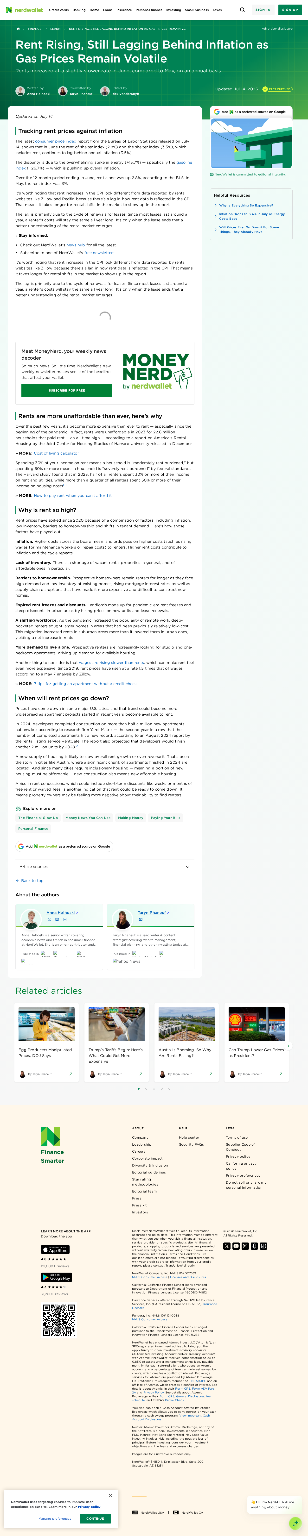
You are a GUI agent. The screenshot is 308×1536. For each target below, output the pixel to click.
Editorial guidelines (149, 1172)
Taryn (152, 912)
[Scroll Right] (288, 1046)
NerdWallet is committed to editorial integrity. (250, 174)
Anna (60, 912)
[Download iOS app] (55, 1249)
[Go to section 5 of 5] (169, 1089)
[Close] (301, 1496)
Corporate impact (147, 1158)
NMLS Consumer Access (149, 1277)
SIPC (202, 1381)
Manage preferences (54, 1518)
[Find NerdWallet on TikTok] (263, 1246)
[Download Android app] (56, 1277)
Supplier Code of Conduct (240, 1147)
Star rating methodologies (145, 1181)
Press (136, 1198)
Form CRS (182, 1388)
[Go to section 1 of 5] (139, 1089)
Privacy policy (238, 1156)
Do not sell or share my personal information (246, 1184)
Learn (55, 29)
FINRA (193, 1381)
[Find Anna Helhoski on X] (49, 919)
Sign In (263, 10)
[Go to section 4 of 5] (162, 1089)
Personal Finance (33, 828)
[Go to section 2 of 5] (146, 1089)
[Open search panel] (242, 10)
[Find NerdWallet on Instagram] (245, 1246)
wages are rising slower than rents (111, 662)
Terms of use (237, 1137)
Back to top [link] (32, 880)
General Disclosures (190, 1396)
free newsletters (99, 252)
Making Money (130, 818)
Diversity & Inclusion (150, 1165)
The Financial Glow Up (38, 818)
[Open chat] (295, 1523)
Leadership (141, 1144)
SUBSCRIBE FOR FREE (67, 390)
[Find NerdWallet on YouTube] (236, 1246)
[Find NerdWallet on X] (227, 1246)
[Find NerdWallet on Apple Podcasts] (254, 1246)
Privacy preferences (243, 1175)
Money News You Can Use (87, 818)
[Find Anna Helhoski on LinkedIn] (65, 919)
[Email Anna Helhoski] (57, 919)
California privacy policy (241, 1165)
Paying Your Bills (165, 818)
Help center (189, 1137)
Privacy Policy (153, 1392)
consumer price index (55, 141)
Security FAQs (191, 1144)
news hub (75, 245)
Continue (95, 1518)
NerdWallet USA (152, 1512)
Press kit (139, 1205)
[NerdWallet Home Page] (24, 10)
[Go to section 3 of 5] (154, 1089)
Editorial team (144, 1191)
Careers (138, 1151)
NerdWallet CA (192, 1512)
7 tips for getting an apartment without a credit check (85, 683)
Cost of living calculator (56, 453)
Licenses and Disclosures (188, 1277)
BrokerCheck (174, 1400)
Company (140, 1137)
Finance (35, 29)
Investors (140, 1212)
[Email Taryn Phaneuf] (141, 919)
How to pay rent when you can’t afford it (73, 495)
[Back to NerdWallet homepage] (18, 29)
